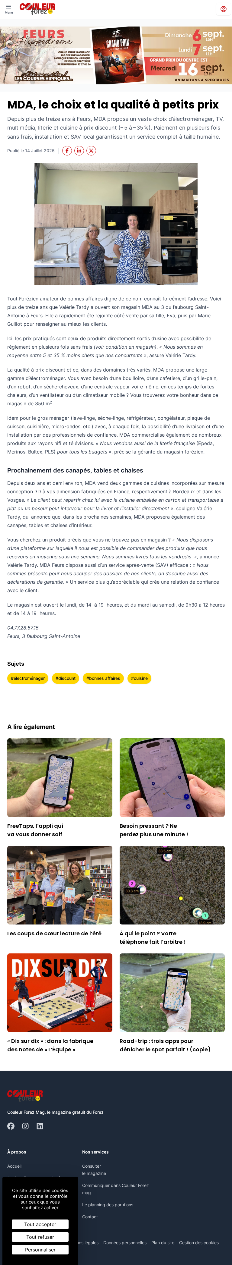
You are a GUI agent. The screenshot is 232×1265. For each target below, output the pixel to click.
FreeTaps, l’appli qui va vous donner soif (35, 830)
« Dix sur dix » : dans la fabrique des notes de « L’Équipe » (50, 1045)
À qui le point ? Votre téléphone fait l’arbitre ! (153, 938)
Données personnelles (125, 1242)
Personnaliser (40, 1250)
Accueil (14, 1166)
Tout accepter (40, 1224)
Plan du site (162, 1242)
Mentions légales (82, 1242)
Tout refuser (40, 1237)
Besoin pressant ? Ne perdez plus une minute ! (154, 830)
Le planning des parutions (107, 1204)
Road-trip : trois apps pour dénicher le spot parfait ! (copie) (165, 1045)
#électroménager (28, 678)
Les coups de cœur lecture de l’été (54, 933)
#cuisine (139, 678)
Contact (90, 1216)
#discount (66, 678)
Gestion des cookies (199, 1242)
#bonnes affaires (103, 678)
